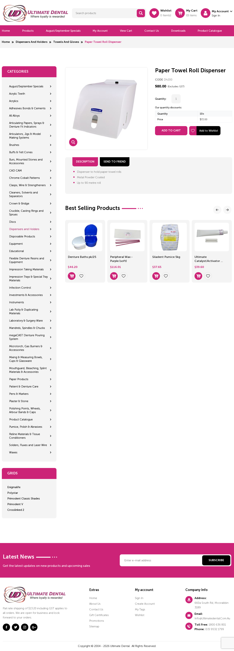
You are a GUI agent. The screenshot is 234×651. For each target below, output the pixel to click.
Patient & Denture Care (23, 386)
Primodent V (15, 504)
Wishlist (139, 615)
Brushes (14, 145)
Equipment (16, 243)
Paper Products (18, 379)
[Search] (141, 13)
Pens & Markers (19, 394)
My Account (100, 30)
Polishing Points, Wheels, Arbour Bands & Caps (25, 410)
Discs (12, 221)
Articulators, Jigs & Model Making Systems (25, 135)
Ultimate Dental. (120, 646)
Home (6, 30)
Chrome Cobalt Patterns (24, 178)
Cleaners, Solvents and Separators (23, 194)
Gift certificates (99, 615)
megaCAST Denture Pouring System (27, 337)
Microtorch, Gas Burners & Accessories (25, 348)
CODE (159, 79)
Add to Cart (171, 130)
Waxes (13, 452)
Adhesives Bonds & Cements (27, 108)
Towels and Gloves (66, 42)
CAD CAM (15, 170)
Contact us (151, 30)
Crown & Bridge (19, 203)
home (93, 598)
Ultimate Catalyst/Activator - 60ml (208, 259)
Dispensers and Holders (31, 42)
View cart (126, 30)
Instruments (16, 302)
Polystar (12, 493)
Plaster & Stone (18, 401)
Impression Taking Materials (26, 269)
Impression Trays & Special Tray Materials (28, 278)
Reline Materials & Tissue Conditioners (24, 435)
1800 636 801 (217, 624)
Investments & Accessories (26, 295)
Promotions (96, 620)
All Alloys (14, 115)
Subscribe (216, 560)
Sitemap (94, 626)
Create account (145, 603)
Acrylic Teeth (17, 93)
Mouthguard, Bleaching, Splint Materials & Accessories (28, 370)
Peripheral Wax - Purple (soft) (121, 259)
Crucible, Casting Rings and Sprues (26, 212)
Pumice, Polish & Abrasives (25, 426)
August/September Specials (63, 30)
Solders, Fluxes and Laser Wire (28, 445)
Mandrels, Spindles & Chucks (27, 328)
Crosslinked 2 (15, 510)
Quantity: (161, 98)
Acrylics (13, 101)
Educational (16, 251)
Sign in (139, 598)
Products (28, 30)
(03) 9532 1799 (214, 629)
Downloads (178, 30)
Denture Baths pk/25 (82, 257)
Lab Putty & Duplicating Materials (23, 311)
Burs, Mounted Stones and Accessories (26, 161)
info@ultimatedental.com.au (212, 618)
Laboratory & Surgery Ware (26, 320)
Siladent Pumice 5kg (166, 257)
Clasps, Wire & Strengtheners (27, 185)
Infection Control (20, 287)
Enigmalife (13, 487)
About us (95, 603)
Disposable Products (22, 236)
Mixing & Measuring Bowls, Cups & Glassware (26, 359)
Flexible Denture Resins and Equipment (26, 260)
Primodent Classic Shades (23, 498)
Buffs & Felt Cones (21, 152)
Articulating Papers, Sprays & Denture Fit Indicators (26, 124)
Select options (72, 276)
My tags (140, 609)
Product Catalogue (210, 30)
